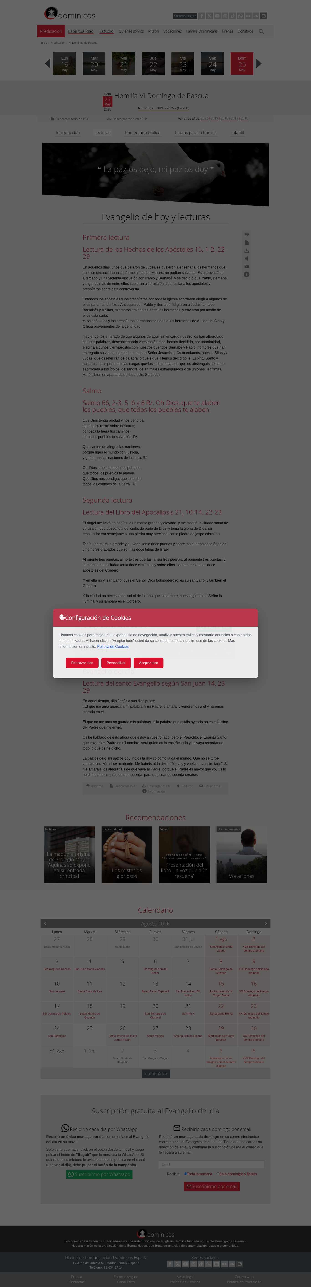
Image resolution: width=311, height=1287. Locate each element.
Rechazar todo (82, 663)
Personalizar (116, 663)
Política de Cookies (113, 647)
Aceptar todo (148, 663)
